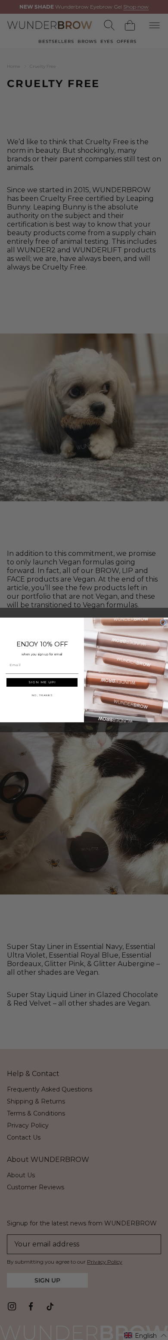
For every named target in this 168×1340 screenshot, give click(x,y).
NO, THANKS (42, 695)
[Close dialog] (163, 622)
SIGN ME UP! (42, 682)
